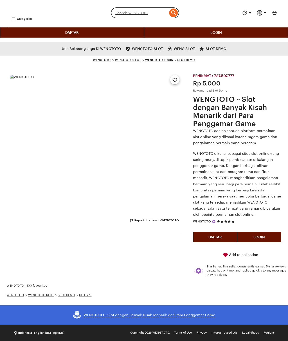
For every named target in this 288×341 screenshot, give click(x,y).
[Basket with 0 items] (274, 12)
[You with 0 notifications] (261, 12)
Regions (268, 332)
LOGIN (216, 32)
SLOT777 (85, 295)
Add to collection (243, 255)
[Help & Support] (246, 12)
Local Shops (250, 332)
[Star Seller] (214, 221)
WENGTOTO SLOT (128, 60)
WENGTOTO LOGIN (159, 60)
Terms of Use (183, 332)
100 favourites (37, 285)
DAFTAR (72, 32)
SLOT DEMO (186, 60)
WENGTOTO (102, 60)
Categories (24, 18)
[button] (39, 333)
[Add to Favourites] (175, 79)
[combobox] (139, 12)
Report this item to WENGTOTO (156, 220)
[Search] (173, 12)
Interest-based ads (224, 332)
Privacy (202, 332)
